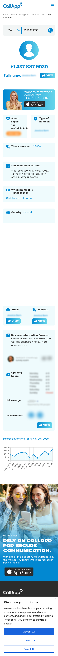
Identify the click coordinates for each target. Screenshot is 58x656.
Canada (35, 14)
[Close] (56, 598)
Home (6, 14)
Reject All (29, 649)
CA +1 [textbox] (12, 30)
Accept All (29, 631)
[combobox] (12, 30)
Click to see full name (19, 198)
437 (44, 14)
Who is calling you (20, 14)
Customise (29, 640)
